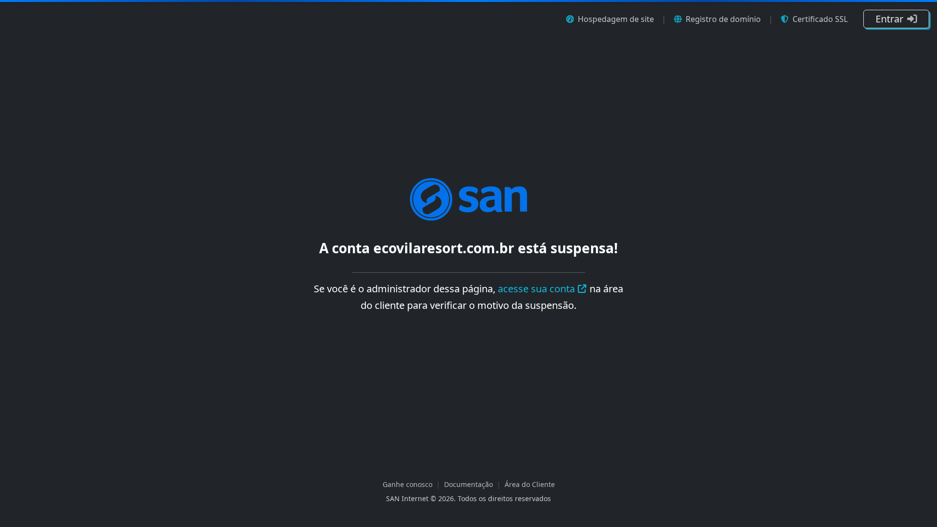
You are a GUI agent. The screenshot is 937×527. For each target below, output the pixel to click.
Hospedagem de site (616, 19)
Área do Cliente (530, 484)
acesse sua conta (536, 288)
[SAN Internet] (468, 198)
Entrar (889, 18)
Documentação (468, 484)
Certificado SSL (820, 19)
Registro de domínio (723, 19)
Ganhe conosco (407, 484)
